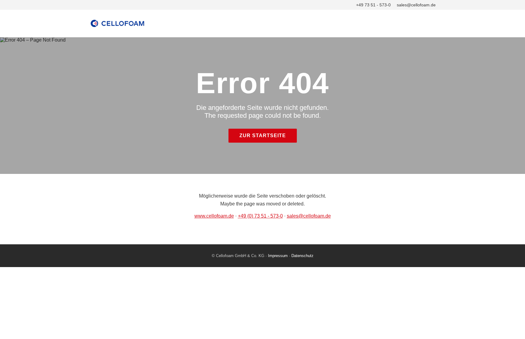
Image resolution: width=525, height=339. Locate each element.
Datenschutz (302, 255)
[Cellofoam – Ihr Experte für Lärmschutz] (262, 23)
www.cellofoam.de (214, 216)
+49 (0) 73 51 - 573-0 (260, 216)
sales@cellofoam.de (416, 4)
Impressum (278, 255)
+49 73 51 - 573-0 (373, 4)
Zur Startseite (262, 135)
